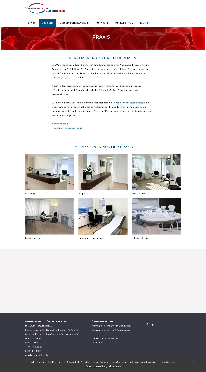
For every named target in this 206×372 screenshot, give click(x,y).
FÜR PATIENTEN (124, 23)
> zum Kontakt (60, 123)
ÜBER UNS (47, 23)
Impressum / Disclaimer (105, 338)
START (31, 23)
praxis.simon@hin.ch (36, 355)
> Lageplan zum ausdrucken (67, 128)
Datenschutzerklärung (96, 366)
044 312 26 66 (34, 346)
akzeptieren (115, 366)
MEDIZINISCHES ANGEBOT (75, 23)
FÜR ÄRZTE (102, 23)
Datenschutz (99, 342)
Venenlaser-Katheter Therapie (129, 102)
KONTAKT (144, 23)
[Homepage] (46, 16)
